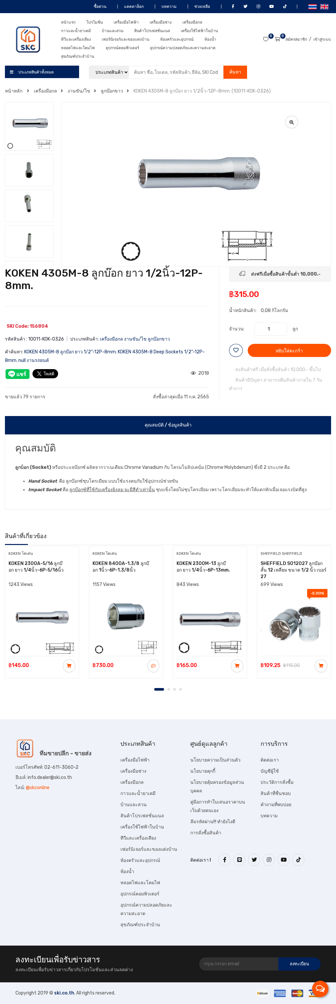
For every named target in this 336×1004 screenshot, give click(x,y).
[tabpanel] (42, 611)
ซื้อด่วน (99, 6)
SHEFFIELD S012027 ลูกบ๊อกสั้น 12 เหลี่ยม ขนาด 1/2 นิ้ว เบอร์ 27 (293, 570)
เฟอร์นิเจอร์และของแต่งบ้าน (125, 39)
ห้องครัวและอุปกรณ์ (177, 39)
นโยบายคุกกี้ (202, 771)
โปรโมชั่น (94, 22)
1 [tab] (159, 689)
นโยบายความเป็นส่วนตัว (215, 760)
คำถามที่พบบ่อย (276, 804)
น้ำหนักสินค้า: (243, 310)
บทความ (168, 6)
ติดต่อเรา (270, 760)
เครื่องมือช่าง (161, 22)
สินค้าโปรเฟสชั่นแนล (152, 31)
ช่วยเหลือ (201, 6)
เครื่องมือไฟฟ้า (126, 22)
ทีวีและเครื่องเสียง (76, 39)
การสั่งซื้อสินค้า (205, 833)
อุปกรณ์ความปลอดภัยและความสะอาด (183, 48)
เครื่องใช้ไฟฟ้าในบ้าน (199, 31)
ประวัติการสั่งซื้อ (277, 782)
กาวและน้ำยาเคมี (76, 31)
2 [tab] (168, 689)
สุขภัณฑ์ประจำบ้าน (77, 56)
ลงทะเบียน (299, 963)
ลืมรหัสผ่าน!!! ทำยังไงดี (212, 822)
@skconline (38, 787)
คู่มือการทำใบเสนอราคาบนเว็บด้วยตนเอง (217, 806)
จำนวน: (236, 329)
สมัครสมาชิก (296, 39)
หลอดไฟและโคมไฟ (78, 48)
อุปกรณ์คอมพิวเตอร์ (122, 48)
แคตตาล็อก (133, 6)
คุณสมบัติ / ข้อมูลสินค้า (168, 425)
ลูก (295, 329)
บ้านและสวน (112, 31)
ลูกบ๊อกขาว (112, 91)
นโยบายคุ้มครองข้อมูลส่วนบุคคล (217, 787)
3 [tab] (174, 689)
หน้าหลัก (14, 91)
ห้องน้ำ (210, 39)
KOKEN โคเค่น (21, 553)
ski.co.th (64, 993)
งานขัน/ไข (79, 91)
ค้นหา (235, 72)
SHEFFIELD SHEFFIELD (281, 553)
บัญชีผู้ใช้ (270, 771)
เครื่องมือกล (192, 22)
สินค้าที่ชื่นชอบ (276, 793)
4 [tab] (180, 689)
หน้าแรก (68, 22)
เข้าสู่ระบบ (322, 39)
